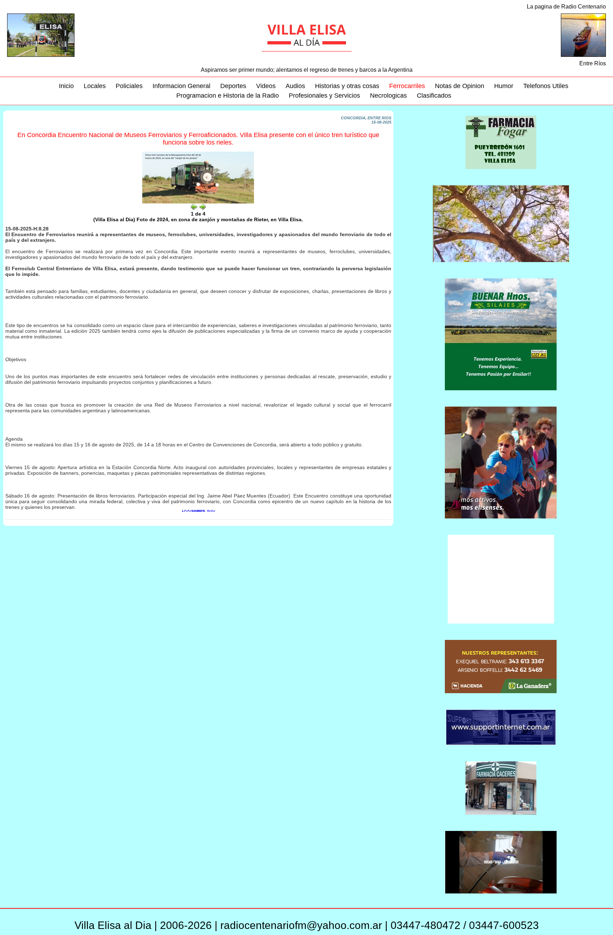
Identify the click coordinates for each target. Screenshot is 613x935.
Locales (95, 85)
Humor (503, 85)
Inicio (66, 85)
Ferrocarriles (407, 85)
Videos (266, 85)
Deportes (233, 85)
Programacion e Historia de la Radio (227, 95)
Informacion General (181, 85)
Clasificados (434, 95)
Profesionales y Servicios (324, 95)
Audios (295, 85)
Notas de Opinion (459, 85)
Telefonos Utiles (545, 85)
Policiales (129, 85)
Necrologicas (388, 95)
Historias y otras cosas (347, 85)
